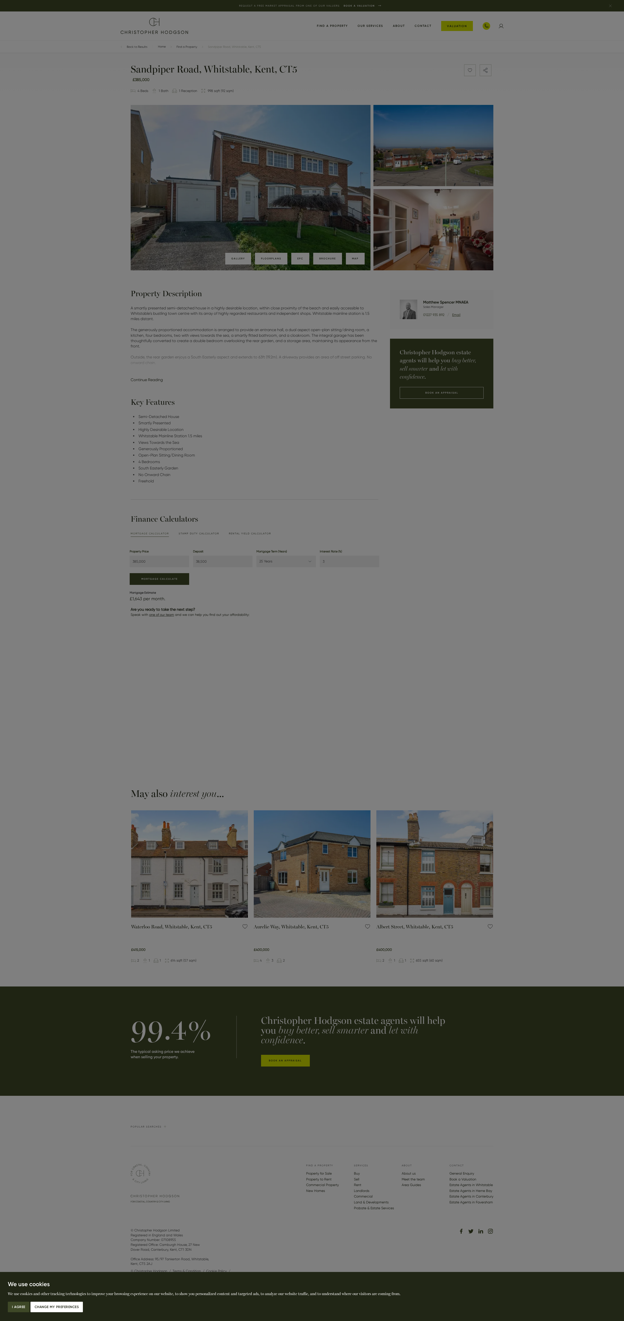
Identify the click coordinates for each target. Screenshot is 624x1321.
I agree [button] (18, 1307)
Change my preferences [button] (57, 1307)
